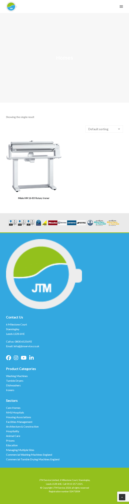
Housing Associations (18, 417)
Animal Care (13, 435)
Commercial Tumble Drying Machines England (32, 459)
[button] (33, 166)
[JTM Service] (11, 7)
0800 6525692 (23, 341)
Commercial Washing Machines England (29, 454)
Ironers (10, 390)
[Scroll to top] (122, 497)
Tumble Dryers (14, 380)
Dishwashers (13, 385)
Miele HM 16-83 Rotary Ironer (33, 198)
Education (12, 445)
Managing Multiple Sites (20, 449)
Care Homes (13, 407)
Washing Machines (17, 375)
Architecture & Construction (22, 426)
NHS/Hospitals (15, 412)
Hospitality (12, 431)
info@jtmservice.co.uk (26, 346)
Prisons (10, 440)
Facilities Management (19, 421)
